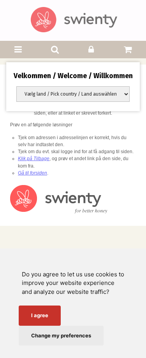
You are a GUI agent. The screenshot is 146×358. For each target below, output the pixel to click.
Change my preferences (61, 335)
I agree (39, 315)
